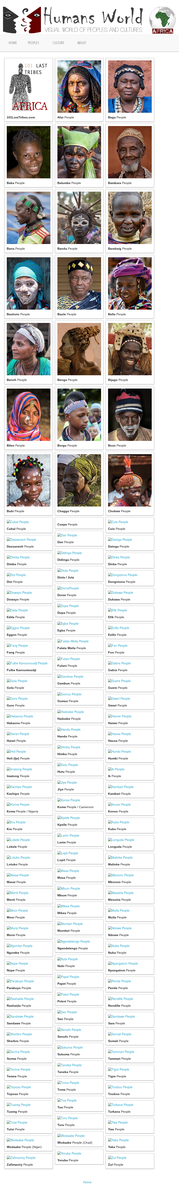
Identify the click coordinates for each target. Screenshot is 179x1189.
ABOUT (81, 42)
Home (13, 42)
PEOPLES (33, 42)
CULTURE (58, 42)
